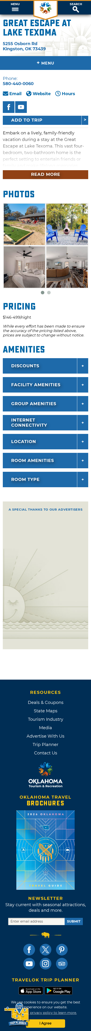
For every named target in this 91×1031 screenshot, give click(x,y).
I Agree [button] (45, 1023)
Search (76, 4)
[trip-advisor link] (62, 964)
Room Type (25, 479)
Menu (15, 4)
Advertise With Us (45, 736)
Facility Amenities (35, 384)
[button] (15, 8)
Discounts (25, 365)
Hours (68, 93)
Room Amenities (32, 460)
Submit (73, 921)
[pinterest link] (62, 949)
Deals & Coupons (45, 702)
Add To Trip (26, 120)
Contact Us (45, 753)
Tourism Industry (45, 719)
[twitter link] (45, 949)
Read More (45, 174)
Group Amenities (33, 403)
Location (23, 441)
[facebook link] (29, 949)
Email (15, 93)
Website (42, 93)
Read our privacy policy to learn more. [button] (45, 1013)
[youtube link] (29, 964)
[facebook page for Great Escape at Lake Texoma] (8, 107)
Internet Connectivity (29, 423)
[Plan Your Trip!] (17, 1014)
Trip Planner (45, 744)
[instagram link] (45, 964)
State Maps (45, 711)
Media (45, 727)
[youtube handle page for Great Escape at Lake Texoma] (21, 107)
